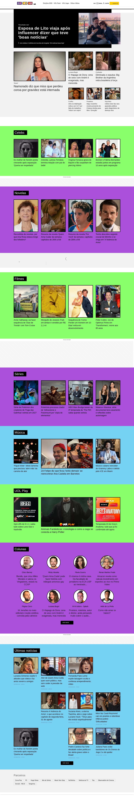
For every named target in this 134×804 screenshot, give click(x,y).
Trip (93, 780)
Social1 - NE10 (20, 784)
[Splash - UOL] (24, 3)
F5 (26, 780)
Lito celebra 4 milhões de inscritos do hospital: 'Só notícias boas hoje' (42, 43)
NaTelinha (71, 780)
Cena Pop (18, 780)
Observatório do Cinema (106, 780)
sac (94, 3)
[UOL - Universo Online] (34, 4)
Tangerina (32, 784)
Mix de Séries (46, 780)
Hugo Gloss (34, 780)
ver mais (65, 622)
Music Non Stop (60, 780)
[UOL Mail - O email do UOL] (99, 3)
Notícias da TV (83, 780)
